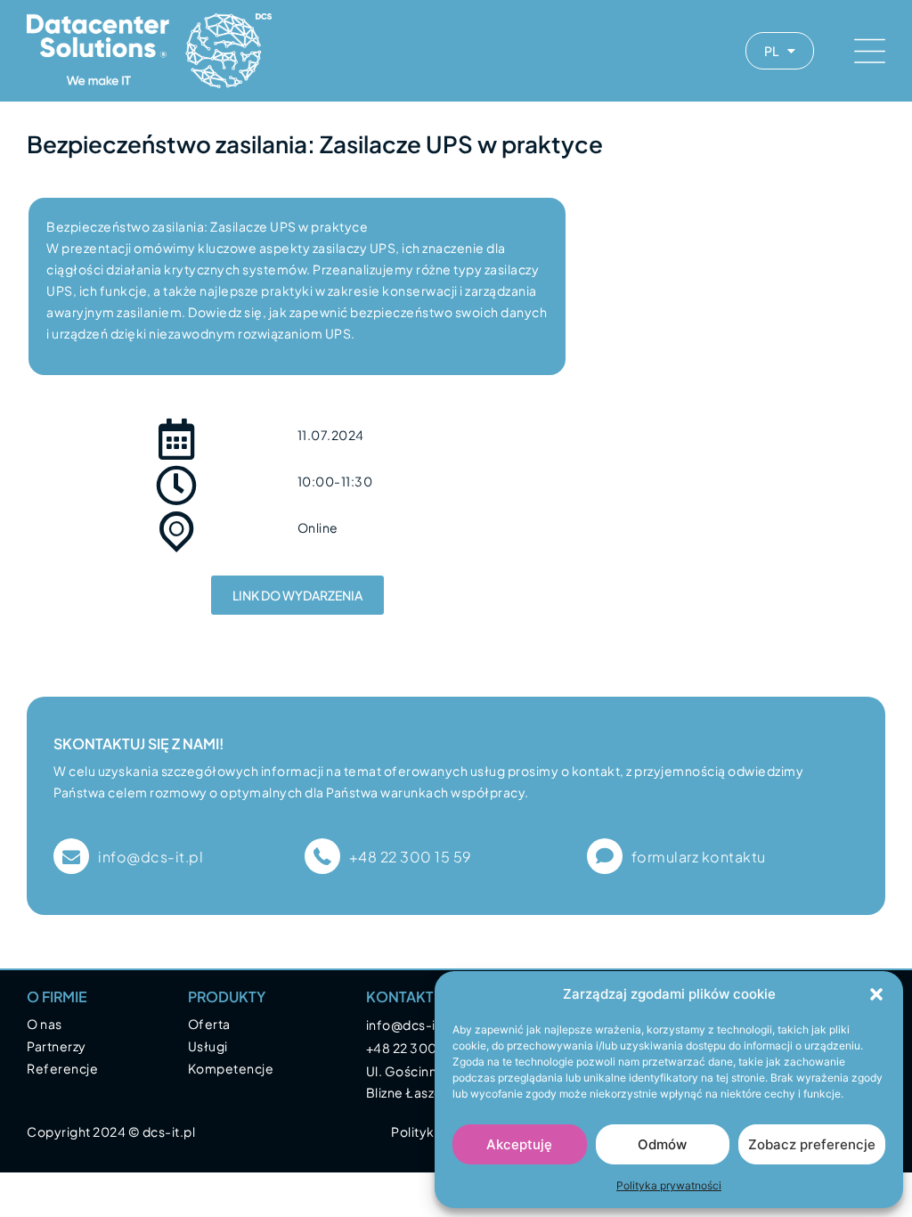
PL (771, 51)
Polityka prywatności (668, 1185)
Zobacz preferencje (811, 1144)
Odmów (662, 1144)
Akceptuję (519, 1144)
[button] (876, 994)
